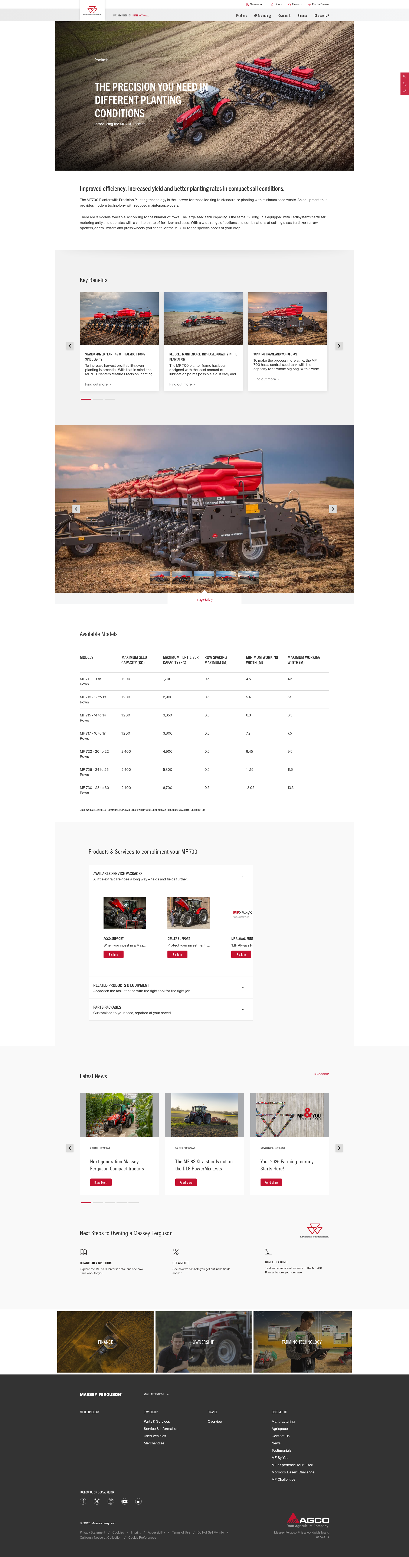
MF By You (280, 1458)
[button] (86, 397)
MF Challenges (283, 1479)
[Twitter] (97, 1501)
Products (241, 15)
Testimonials (281, 1450)
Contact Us (280, 1436)
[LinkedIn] (138, 1501)
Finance (302, 15)
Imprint (136, 1532)
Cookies (118, 1532)
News (276, 1443)
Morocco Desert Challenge (293, 1472)
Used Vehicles (155, 1436)
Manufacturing (283, 1421)
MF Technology (263, 15)
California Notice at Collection (100, 1537)
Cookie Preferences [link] (142, 1537)
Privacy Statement (92, 1532)
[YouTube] (124, 1501)
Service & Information (161, 1429)
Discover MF (321, 15)
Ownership (284, 15)
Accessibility (156, 1532)
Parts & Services (157, 1421)
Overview (215, 1421)
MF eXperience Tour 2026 (292, 1465)
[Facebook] (83, 1501)
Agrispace (280, 1429)
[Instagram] (111, 1501)
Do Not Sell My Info (210, 1532)
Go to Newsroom (321, 1074)
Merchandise (154, 1443)
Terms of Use (181, 1532)
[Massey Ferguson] (92, 10)
